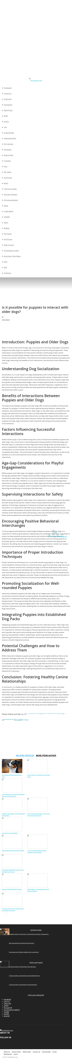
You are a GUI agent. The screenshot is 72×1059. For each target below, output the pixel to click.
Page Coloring (9, 245)
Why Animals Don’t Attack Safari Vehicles (13, 850)
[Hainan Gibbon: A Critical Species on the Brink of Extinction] (37, 887)
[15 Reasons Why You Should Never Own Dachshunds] (4, 967)
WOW (6, 116)
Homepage (8, 88)
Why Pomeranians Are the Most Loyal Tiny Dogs (21, 943)
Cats (5, 127)
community (8, 99)
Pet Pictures (8, 239)
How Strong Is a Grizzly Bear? (10, 833)
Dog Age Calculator (10, 194)
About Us (7, 1052)
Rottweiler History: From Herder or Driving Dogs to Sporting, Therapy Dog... (29, 934)
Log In (16, 1054)
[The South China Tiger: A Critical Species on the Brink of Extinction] (12, 906)
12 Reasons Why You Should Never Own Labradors (22, 967)
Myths (6, 183)
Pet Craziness (8, 144)
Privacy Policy (16, 1052)
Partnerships (46, 1052)
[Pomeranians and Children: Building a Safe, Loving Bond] (4, 934)
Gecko (6, 223)
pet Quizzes (8, 178)
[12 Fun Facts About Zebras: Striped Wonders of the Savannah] (37, 848)
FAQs (5, 262)
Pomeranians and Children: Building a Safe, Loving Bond (24, 952)
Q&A (5, 267)
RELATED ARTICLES (25, 755)
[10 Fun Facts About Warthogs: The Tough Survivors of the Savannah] (37, 811)
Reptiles (6, 228)
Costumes (7, 161)
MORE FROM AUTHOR (46, 755)
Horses (6, 122)
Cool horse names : (10, 189)
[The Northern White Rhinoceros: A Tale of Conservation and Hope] (12, 867)
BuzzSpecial (8, 105)
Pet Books (7, 273)
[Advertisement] (36, 331)
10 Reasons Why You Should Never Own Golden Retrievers (24, 976)
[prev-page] (3, 913)
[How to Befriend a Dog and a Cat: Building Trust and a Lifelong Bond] (12, 792)
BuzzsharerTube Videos (12, 256)
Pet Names (7, 150)
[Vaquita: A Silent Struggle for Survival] (12, 887)
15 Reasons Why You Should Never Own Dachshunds (23, 984)
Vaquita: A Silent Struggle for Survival (12, 889)
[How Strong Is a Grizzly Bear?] (12, 831)
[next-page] (6, 913)
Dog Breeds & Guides (11, 251)
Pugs (5, 166)
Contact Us (7, 93)
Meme (6, 206)
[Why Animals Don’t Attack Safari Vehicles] (12, 848)
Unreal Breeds (9, 133)
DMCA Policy (8, 110)
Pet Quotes (8, 234)
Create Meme (8, 211)
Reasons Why (8, 155)
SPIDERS (7, 217)
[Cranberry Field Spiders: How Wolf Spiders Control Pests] (12, 811)
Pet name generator (11, 200)
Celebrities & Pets (10, 138)
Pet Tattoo (7, 172)
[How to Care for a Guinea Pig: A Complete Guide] (37, 772)
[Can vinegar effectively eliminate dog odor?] (12, 772)
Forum (54, 1052)
